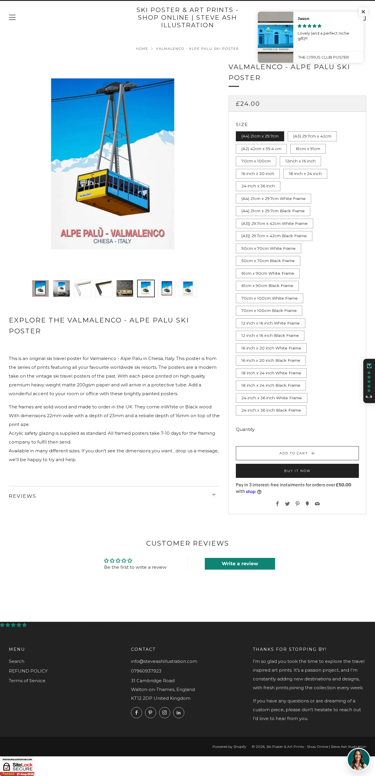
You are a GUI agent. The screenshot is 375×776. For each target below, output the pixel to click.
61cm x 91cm (308, 148)
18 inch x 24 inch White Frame (271, 373)
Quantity (245, 429)
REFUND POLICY (28, 671)
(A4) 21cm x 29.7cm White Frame (273, 198)
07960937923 (146, 671)
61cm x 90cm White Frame (267, 273)
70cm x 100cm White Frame (269, 298)
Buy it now (297, 471)
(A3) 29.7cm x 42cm (312, 136)
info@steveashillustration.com (164, 661)
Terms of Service (27, 680)
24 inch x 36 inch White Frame (271, 397)
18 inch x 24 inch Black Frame (270, 385)
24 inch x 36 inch (258, 186)
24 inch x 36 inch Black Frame (271, 410)
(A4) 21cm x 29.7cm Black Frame (273, 210)
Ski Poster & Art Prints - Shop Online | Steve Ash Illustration (188, 17)
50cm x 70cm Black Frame (268, 260)
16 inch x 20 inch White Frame (271, 348)
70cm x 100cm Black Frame (269, 310)
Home (142, 49)
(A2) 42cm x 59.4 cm (261, 148)
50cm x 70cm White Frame (268, 248)
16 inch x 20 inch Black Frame (270, 360)
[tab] (40, 288)
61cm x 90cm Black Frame (267, 285)
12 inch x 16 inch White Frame (270, 323)
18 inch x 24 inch (305, 173)
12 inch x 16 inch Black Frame (270, 335)
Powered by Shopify (229, 746)
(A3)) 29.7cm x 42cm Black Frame (274, 235)
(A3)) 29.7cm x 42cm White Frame (274, 223)
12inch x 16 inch (300, 161)
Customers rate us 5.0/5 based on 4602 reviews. (84, 625)
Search (16, 661)
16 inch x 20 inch (257, 173)
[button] (363, 11)
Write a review (240, 563)
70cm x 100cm (256, 161)
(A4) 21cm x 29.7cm (260, 136)
